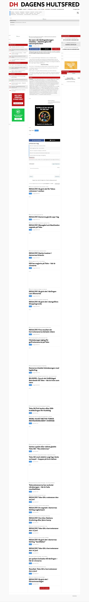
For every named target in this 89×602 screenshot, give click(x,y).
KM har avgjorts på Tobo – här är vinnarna (37, 148)
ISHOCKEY (17, 12)
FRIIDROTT (22, 13)
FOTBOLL (12, 12)
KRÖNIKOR (30, 9)
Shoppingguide (60, 9)
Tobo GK (36, 130)
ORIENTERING (13, 14)
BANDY (40, 12)
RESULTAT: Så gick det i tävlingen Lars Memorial (38, 150)
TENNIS (27, 13)
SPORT (20, 9)
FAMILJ (35, 9)
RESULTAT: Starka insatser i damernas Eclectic (37, 145)
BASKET (38, 13)
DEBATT (25, 9)
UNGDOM (31, 13)
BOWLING (18, 13)
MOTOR (36, 12)
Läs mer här (12, 24)
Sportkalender (27, 14)
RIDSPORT (32, 12)
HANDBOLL (13, 13)
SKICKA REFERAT (20, 14)
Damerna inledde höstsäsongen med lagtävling (38, 155)
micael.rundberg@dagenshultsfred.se (54, 101)
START (11, 9)
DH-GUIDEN (53, 9)
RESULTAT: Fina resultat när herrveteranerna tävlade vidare (40, 152)
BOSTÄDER (47, 9)
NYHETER (16, 9)
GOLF (35, 13)
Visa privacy (75, 595)
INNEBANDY (22, 12)
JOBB (43, 9)
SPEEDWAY (27, 12)
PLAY (39, 9)
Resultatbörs (35, 14)
